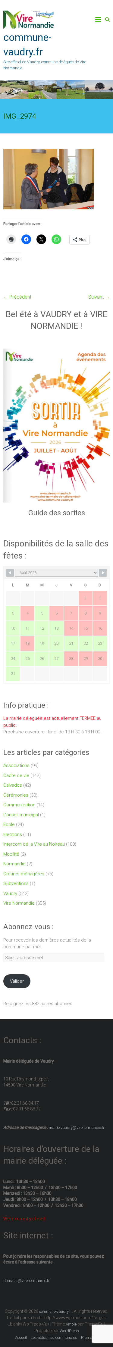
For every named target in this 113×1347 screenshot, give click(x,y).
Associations (16, 765)
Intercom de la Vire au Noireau (34, 844)
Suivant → (99, 297)
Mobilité (11, 854)
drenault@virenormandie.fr (26, 1280)
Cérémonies (15, 795)
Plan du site (91, 1337)
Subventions (16, 883)
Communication (19, 805)
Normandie (14, 864)
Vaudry (10, 893)
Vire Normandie (19, 903)
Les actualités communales (54, 1337)
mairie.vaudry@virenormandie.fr (76, 1127)
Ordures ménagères (23, 874)
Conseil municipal (21, 815)
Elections (12, 834)
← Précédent (17, 297)
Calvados (12, 785)
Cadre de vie (16, 775)
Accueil (21, 1337)
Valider (17, 981)
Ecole (9, 824)
